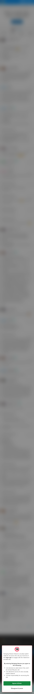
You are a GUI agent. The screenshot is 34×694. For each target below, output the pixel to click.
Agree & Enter (17, 683)
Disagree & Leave (17, 688)
